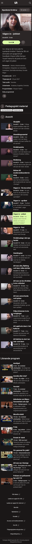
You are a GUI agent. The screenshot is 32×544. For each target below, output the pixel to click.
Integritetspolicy (15, 534)
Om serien (24, 10)
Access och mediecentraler (15, 521)
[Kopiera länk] (4, 96)
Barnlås (16, 507)
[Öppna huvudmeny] (2, 3)
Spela (10, 42)
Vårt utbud (15, 494)
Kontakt (15, 516)
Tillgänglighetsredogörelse (15, 529)
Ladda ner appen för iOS (15, 498)
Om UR (15, 525)
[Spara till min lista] (23, 42)
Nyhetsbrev (15, 511)
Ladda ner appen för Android (15, 503)
